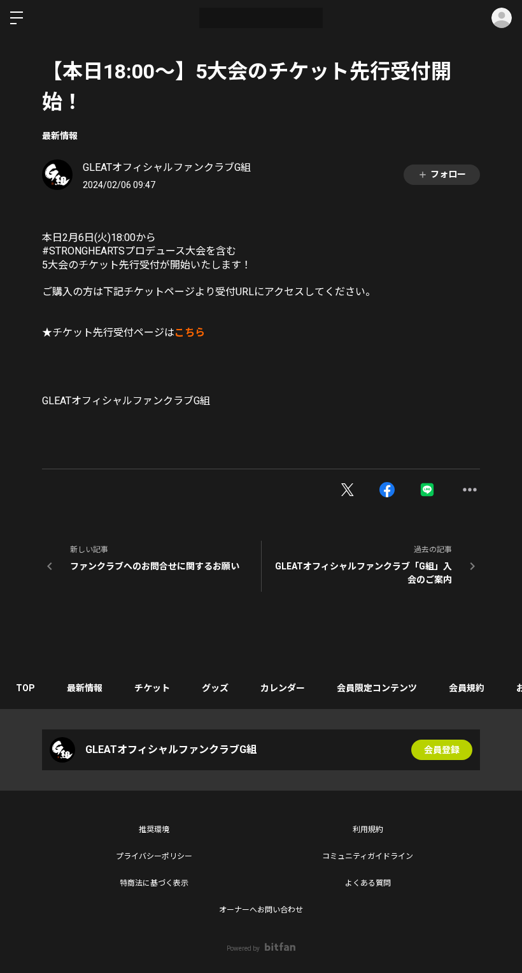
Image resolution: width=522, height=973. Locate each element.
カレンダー (282, 688)
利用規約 (368, 829)
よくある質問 (368, 883)
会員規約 (466, 688)
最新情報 (60, 136)
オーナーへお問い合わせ (261, 909)
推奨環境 (154, 829)
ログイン (501, 18)
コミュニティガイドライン (367, 856)
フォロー (448, 174)
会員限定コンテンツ (377, 688)
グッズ (215, 688)
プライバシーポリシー (154, 856)
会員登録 (442, 750)
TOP (25, 688)
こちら (189, 332)
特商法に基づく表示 (154, 883)
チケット (152, 688)
